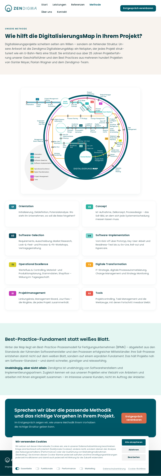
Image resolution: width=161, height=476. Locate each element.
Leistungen (59, 4)
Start (44, 4)
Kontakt (62, 12)
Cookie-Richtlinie (137, 468)
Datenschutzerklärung (114, 468)
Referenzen (78, 4)
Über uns (46, 12)
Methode (95, 4)
